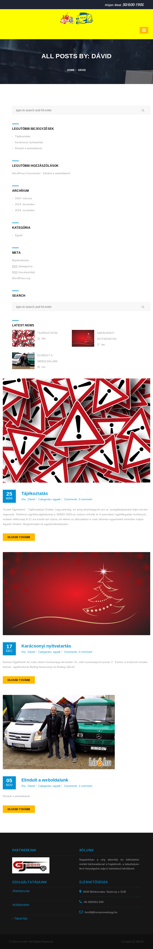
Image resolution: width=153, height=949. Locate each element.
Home (71, 70)
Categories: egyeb (49, 499)
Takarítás (20, 918)
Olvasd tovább (18, 537)
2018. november (25, 210)
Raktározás (21, 891)
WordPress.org (21, 278)
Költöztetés (21, 905)
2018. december (25, 204)
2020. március (23, 198)
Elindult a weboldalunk (28, 148)
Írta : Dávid (28, 499)
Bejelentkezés (20, 260)
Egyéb (19, 235)
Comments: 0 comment (78, 499)
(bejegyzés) (22, 266)
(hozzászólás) (23, 272)
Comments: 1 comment (78, 785)
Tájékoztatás (22, 136)
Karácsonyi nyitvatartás (29, 142)
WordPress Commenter (26, 173)
